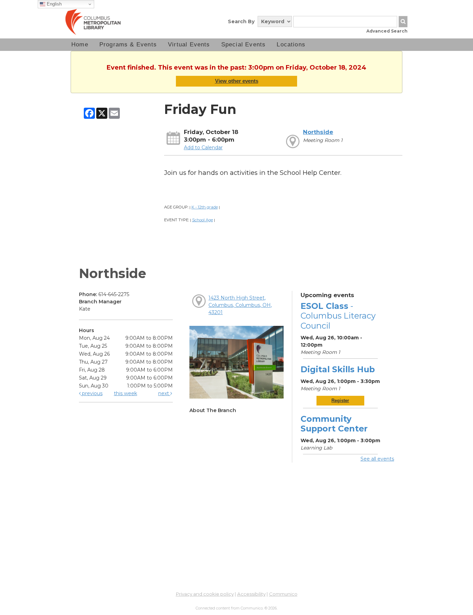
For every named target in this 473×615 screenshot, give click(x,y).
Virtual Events (189, 44)
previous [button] (91, 393)
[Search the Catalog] (403, 21)
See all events (377, 459)
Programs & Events (128, 44)
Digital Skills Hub (338, 369)
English (53, 4)
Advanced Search (387, 31)
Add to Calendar (203, 147)
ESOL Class (338, 315)
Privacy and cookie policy (205, 594)
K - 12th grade (204, 207)
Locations (291, 44)
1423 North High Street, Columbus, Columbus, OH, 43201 (240, 305)
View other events (236, 81)
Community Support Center (334, 424)
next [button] (164, 393)
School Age (202, 219)
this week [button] (125, 393)
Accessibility (251, 594)
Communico (283, 594)
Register (340, 400)
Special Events (243, 44)
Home (79, 44)
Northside (318, 131)
